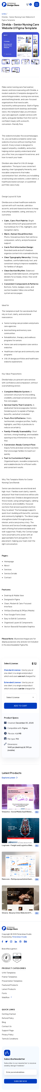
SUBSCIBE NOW (20, 1081)
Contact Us (7, 1026)
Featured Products (10, 985)
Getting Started (9, 1014)
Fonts (4, 993)
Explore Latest (9, 778)
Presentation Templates (12, 981)
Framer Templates (9, 977)
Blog (4, 1022)
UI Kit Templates (9, 973)
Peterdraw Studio (19, 937)
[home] (10, 4)
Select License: (11, 663)
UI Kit (4, 14)
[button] (29, 4)
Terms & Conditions (10, 1039)
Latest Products (9, 989)
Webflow (5, 997)
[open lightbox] (20, 44)
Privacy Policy (7, 1035)
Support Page (8, 1030)
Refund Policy (8, 1018)
